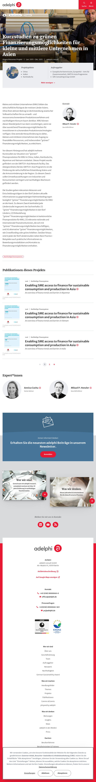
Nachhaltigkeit (48, 671)
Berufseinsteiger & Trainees (48, 747)
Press (48, 732)
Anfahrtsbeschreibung (47, 571)
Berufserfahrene (48, 743)
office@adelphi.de (49, 597)
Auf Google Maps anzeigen (46, 577)
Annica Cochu (31, 387)
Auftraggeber (48, 663)
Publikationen (48, 697)
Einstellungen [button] (29, 773)
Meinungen (48, 716)
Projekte (48, 693)
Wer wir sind (48, 647)
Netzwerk (48, 667)
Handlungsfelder (48, 685)
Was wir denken (48, 712)
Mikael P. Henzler (69, 124)
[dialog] (48, 763)
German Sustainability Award (48, 675)
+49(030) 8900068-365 (49, 607)
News (48, 724)
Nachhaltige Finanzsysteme (13, 256)
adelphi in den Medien (48, 728)
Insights (48, 720)
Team (48, 659)
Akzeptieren (62, 773)
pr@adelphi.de (49, 611)
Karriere (48, 738)
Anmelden (48, 454)
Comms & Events (48, 701)
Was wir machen (15, 15)
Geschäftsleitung (48, 655)
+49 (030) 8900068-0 (49, 593)
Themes (48, 689)
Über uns (48, 651)
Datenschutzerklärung (48, 767)
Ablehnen (45, 773)
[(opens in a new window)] (57, 633)
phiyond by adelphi (48, 705)
